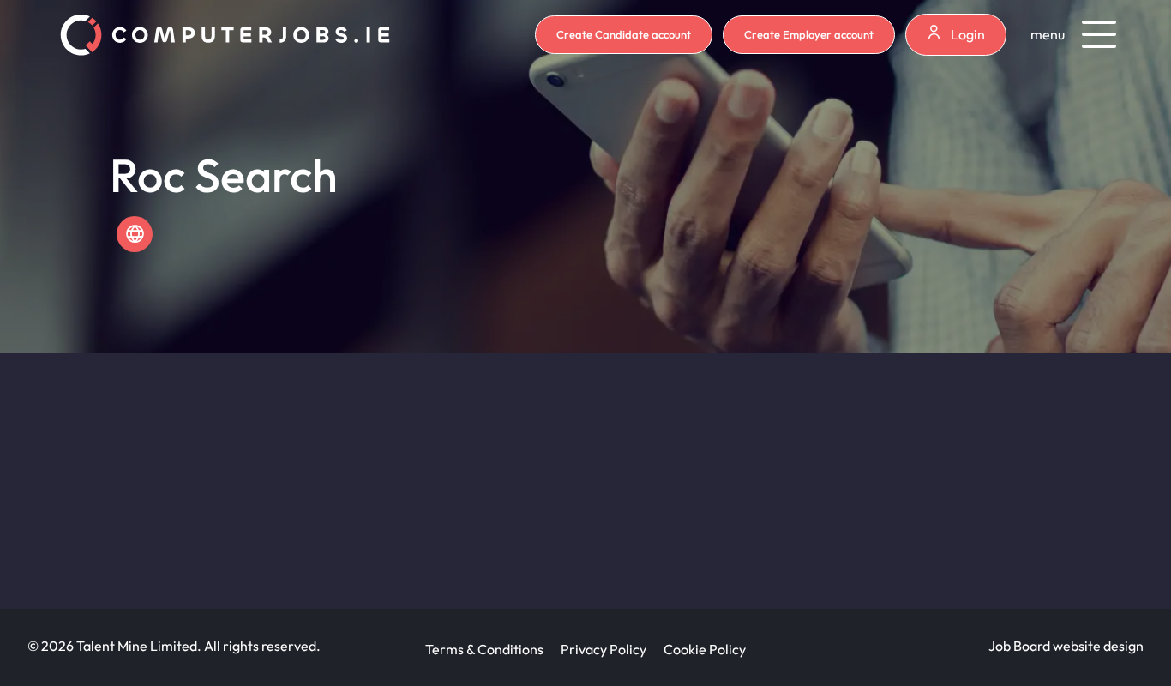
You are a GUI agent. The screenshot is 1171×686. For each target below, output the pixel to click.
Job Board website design (1066, 645)
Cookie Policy (705, 649)
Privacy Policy (603, 649)
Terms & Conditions (484, 649)
